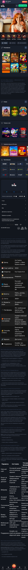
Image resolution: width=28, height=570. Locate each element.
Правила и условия (6, 215)
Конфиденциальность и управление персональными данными (10, 220)
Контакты (4, 204)
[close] (1, 1)
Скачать (24, 1)
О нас (3, 200)
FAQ (3, 208)
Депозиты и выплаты (7, 211)
